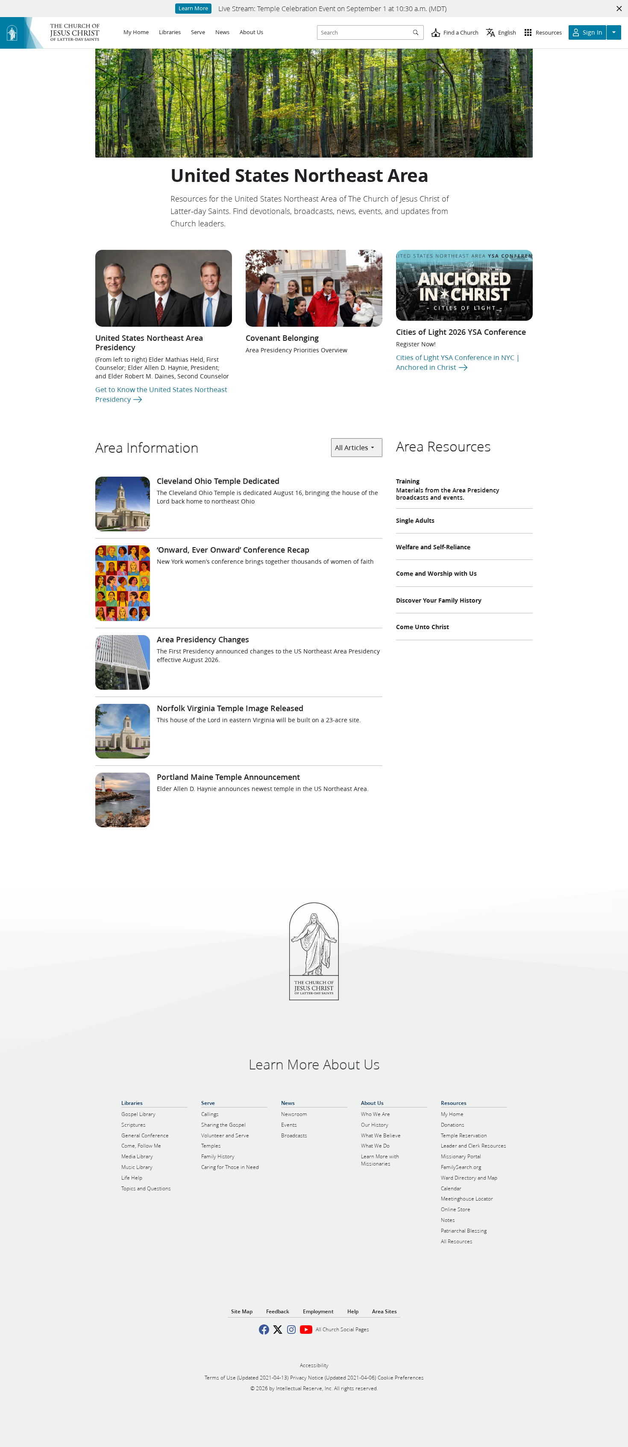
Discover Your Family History (438, 600)
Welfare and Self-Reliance (433, 547)
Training (408, 481)
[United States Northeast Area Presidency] (163, 288)
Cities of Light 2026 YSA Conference (461, 331)
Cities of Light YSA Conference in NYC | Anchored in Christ (458, 362)
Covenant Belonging (282, 337)
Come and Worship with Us (436, 573)
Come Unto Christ (422, 627)
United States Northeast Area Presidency (149, 342)
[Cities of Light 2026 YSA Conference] (464, 285)
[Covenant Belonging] (314, 288)
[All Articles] (356, 447)
